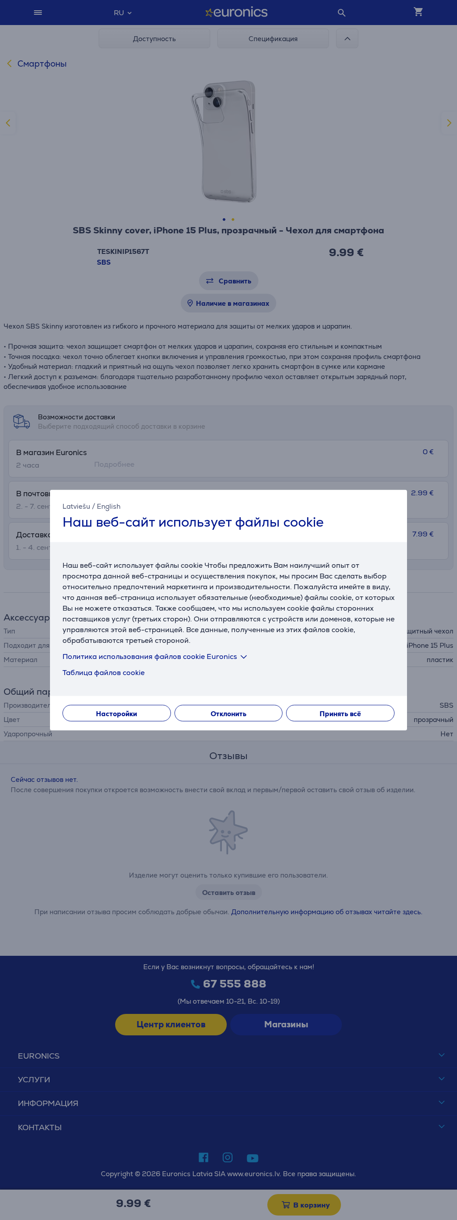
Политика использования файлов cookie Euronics (149, 656)
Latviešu (76, 506)
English (108, 506)
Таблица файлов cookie (103, 672)
